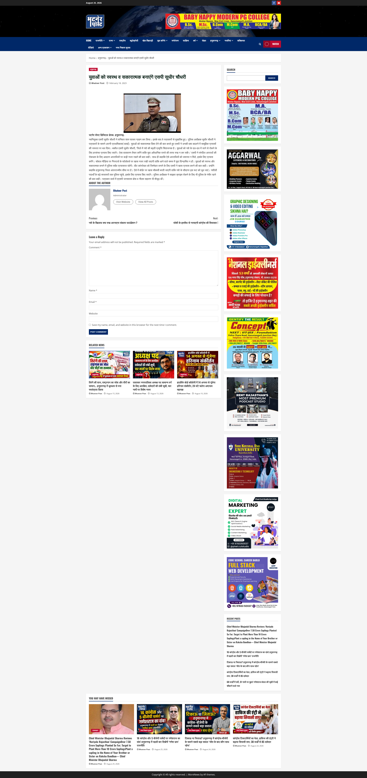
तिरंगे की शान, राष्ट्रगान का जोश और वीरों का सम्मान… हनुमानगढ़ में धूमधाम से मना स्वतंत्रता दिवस (109, 385)
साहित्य (186, 40)
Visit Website (123, 201)
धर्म (194, 40)
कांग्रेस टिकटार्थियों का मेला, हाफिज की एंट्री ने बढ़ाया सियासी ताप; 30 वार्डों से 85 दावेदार (254, 740)
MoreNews (194, 774)
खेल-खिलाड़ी (147, 40)
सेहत (204, 40)
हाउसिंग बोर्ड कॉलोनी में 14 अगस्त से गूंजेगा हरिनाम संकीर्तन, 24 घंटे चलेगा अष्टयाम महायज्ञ (196, 385)
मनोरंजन (175, 40)
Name (93, 290)
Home (88, 40)
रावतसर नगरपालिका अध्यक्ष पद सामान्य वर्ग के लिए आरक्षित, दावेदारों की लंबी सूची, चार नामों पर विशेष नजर (152, 385)
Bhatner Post (97, 83)
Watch (275, 44)
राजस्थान (95, 730)
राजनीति (99, 40)
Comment (95, 247)
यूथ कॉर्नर (161, 40)
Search (231, 69)
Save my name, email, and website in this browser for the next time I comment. (134, 324)
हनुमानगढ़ (214, 40)
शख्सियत (241, 40)
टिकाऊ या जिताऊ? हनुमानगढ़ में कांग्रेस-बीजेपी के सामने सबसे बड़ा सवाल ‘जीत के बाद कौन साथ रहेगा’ (207, 741)
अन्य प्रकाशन (103, 47)
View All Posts (145, 201)
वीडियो (91, 47)
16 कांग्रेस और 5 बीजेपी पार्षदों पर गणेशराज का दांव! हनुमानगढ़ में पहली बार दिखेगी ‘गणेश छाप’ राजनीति (158, 741)
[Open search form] (260, 44)
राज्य (111, 40)
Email (93, 302)
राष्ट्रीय (122, 40)
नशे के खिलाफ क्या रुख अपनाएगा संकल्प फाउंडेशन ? (113, 220)
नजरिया (228, 40)
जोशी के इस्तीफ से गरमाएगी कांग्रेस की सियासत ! (195, 220)
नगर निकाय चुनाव (123, 47)
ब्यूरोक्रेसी (134, 40)
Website (93, 313)
